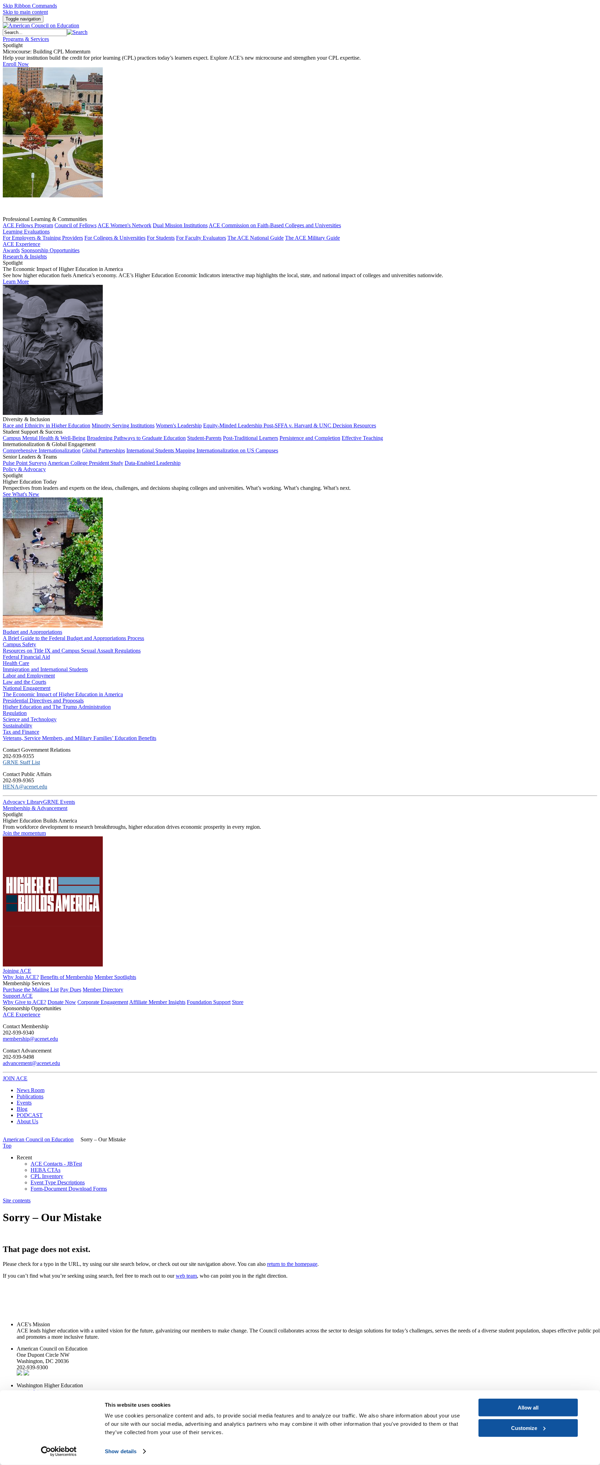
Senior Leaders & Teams (30, 457)
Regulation (15, 713)
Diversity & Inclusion (26, 419)
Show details (120, 1451)
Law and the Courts (24, 682)
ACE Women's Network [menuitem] (124, 225)
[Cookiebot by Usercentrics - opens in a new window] (58, 1451)
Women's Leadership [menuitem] (179, 425)
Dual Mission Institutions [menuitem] (180, 225)
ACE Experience (21, 244)
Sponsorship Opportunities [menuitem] (50, 250)
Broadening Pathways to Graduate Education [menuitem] (136, 438)
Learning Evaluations (26, 232)
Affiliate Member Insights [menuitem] (157, 1002)
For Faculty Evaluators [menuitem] (201, 238)
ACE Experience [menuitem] (21, 1014)
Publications (30, 1096)
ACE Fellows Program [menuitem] (28, 225)
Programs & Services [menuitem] (26, 39)
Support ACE (18, 996)
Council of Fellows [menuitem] (76, 225)
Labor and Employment (29, 676)
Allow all (528, 1408)
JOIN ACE (15, 1078)
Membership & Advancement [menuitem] (35, 808)
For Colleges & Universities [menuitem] (114, 238)
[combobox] (35, 32)
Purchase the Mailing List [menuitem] (31, 990)
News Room (30, 1090)
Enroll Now (16, 64)
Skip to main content (25, 12)
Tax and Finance (21, 732)
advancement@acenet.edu (31, 1063)
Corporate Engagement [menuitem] (102, 1002)
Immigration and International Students (45, 669)
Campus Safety (19, 644)
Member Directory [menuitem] (103, 990)
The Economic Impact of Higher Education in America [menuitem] (63, 694)
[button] (77, 32)
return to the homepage (292, 1264)
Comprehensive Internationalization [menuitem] (42, 450)
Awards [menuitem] (11, 250)
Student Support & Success (32, 432)
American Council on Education (38, 1139)
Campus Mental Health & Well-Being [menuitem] (44, 438)
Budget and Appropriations (32, 632)
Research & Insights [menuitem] (25, 256)
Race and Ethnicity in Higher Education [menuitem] (46, 425)
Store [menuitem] (237, 1002)
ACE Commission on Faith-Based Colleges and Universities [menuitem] (275, 225)
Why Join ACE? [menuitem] (21, 977)
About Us (27, 1121)
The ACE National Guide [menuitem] (255, 238)
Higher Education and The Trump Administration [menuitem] (57, 707)
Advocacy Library (23, 802)
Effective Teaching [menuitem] (362, 438)
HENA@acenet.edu (25, 787)
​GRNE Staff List (21, 762)
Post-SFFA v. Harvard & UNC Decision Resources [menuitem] (320, 425)
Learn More (16, 281)
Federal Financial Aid (26, 657)
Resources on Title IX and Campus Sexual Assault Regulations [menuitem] (72, 651)
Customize (524, 1428)
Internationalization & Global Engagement (49, 444)
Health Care (16, 663)
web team (186, 1276)
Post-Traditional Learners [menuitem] (250, 438)
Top (7, 1146)
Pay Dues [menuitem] (70, 990)
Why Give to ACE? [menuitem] (24, 1002)
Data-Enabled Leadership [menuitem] (153, 463)
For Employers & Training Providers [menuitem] (43, 238)
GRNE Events (59, 802)
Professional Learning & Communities (45, 219)
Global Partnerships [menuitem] (103, 450)
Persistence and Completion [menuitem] (310, 438)
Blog (22, 1109)
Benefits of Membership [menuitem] (66, 977)
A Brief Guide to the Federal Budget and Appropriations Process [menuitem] (73, 638)
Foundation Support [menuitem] (209, 1002)
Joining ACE (17, 971)
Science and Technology (30, 719)
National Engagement (26, 688)
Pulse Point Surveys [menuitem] (25, 463)
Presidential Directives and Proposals (43, 701)
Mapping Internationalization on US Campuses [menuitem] (226, 450)
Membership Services (26, 983)
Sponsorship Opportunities (32, 1008)
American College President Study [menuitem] (85, 463)
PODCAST (30, 1115)
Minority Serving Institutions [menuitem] (123, 425)
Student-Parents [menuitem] (204, 438)
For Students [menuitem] (161, 238)
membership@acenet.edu (30, 1039)
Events (24, 1103)
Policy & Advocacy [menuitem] (24, 469)
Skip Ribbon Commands (30, 6)
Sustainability (17, 726)
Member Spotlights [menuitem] (115, 977)
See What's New (21, 494)
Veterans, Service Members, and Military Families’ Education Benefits (79, 738)
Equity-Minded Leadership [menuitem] (233, 425)
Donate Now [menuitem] (62, 1002)
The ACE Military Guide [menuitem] (312, 238)
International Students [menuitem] (150, 450)
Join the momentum (24, 833)
